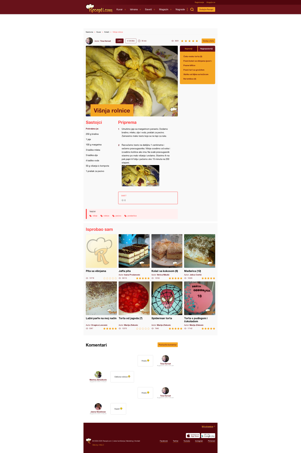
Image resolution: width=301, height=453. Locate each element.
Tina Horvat (105, 41)
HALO (101, 445)
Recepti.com (99, 8)
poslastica (132, 216)
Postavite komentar (168, 345)
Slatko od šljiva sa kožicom (195, 74)
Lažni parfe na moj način (101, 305)
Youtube (187, 441)
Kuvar (119, 9)
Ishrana (134, 9)
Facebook (164, 441)
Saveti (148, 9)
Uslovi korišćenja (119, 441)
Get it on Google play (208, 435)
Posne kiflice (189, 65)
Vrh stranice (207, 426)
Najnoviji (188, 48)
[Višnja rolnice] (147, 175)
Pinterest (211, 441)
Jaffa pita (134, 256)
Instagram (199, 441)
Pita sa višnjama (101, 256)
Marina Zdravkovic (98, 380)
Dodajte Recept (206, 9)
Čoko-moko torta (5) (192, 56)
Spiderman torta (166, 305)
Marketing (129, 441)
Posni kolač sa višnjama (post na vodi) (197, 61)
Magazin (163, 9)
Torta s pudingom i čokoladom (199, 305)
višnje (95, 216)
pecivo (118, 216)
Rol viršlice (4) (189, 79)
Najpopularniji (206, 48)
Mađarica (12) (199, 256)
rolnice (106, 216)
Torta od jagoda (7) (134, 305)
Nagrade (180, 9)
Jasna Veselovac (98, 412)
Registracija (199, 2)
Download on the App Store (193, 435)
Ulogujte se (210, 2)
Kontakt (137, 441)
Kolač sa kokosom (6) (166, 256)
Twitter (175, 441)
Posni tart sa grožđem (193, 70)
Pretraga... (192, 9)
